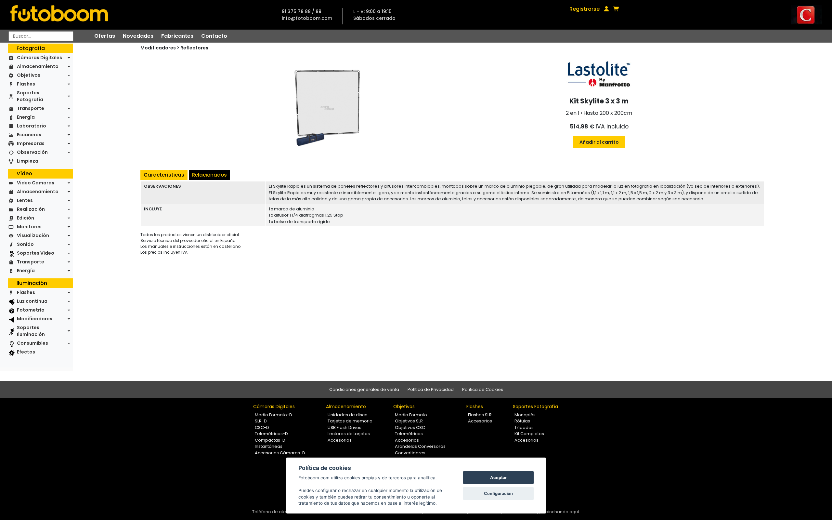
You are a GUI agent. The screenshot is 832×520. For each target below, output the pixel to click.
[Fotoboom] (59, 14)
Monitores (29, 226)
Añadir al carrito (599, 142)
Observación (32, 152)
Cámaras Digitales (39, 57)
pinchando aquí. (562, 512)
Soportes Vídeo (35, 253)
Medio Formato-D (273, 415)
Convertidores (410, 453)
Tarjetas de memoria (350, 421)
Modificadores (34, 318)
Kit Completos (529, 434)
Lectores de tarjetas (349, 434)
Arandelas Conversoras (420, 446)
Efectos (26, 352)
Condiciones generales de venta (364, 389)
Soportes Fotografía (30, 96)
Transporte (30, 108)
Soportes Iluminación (31, 331)
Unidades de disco (348, 415)
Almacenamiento (37, 66)
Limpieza (27, 161)
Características (164, 174)
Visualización (33, 235)
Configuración (498, 493)
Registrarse (584, 9)
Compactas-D (270, 440)
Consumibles (32, 343)
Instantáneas (268, 446)
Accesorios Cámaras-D (280, 453)
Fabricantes (177, 36)
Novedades (138, 36)
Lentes (25, 200)
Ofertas (104, 36)
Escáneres (29, 134)
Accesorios (340, 440)
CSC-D (262, 427)
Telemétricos (409, 434)
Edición (25, 218)
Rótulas (522, 421)
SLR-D (261, 421)
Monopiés (525, 415)
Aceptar (498, 477)
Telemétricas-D (271, 434)
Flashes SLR (480, 415)
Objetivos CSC (410, 427)
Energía (26, 117)
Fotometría (31, 310)
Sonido (25, 244)
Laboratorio (31, 126)
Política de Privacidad (431, 389)
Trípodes (524, 427)
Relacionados (209, 174)
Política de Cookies (482, 389)
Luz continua (32, 301)
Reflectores (194, 48)
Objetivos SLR (409, 421)
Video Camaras (35, 183)
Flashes (26, 84)
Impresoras (31, 143)
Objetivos (28, 75)
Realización (31, 209)
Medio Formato (411, 415)
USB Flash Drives (344, 427)
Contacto (214, 36)
